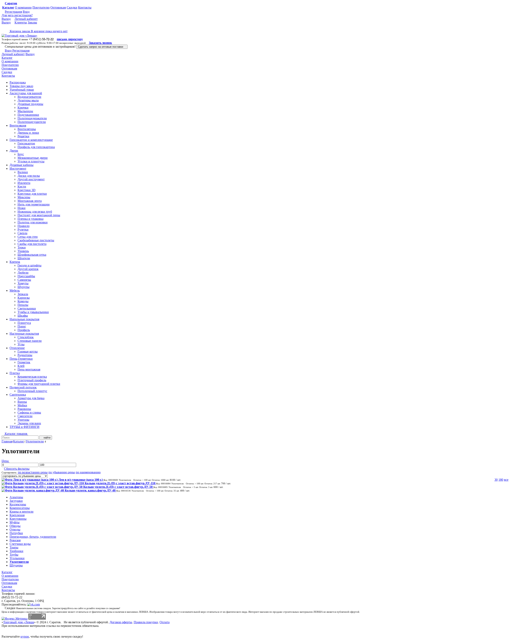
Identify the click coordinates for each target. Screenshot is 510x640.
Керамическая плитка (32, 376)
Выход (6, 19)
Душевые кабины (21, 165)
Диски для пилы (29, 175)
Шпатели (24, 258)
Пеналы (23, 305)
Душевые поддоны (30, 104)
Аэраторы (16, 497)
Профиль (24, 330)
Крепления (17, 515)
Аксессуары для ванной (26, 93)
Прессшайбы (26, 276)
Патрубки (16, 533)
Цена (5, 461)
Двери (14, 150)
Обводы (15, 526)
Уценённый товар (22, 89)
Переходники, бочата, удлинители (33, 536)
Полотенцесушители (32, 122)
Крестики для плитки (32, 193)
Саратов (11, 3)
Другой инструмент (31, 179)
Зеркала (23, 294)
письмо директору (70, 39)
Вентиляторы (27, 129)
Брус (21, 154)
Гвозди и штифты (29, 265)
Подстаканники (28, 114)
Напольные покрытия (24, 319)
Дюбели (23, 272)
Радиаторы (25, 355)
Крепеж (15, 261)
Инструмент (18, 168)
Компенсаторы (20, 508)
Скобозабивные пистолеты (36, 240)
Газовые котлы (28, 351)
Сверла (22, 233)
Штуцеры (16, 565)
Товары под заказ (21, 86)
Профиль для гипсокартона (36, 147)
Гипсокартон (26, 143)
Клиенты (21, 22)
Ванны (22, 401)
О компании (23, 7)
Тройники (16, 551)
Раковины (24, 409)
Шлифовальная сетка (32, 254)
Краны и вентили (21, 511)
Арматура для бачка (31, 398)
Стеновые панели (30, 340)
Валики (23, 172)
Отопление (17, 348)
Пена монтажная (29, 369)
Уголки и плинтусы (31, 161)
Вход (26, 11)
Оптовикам (58, 7)
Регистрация (13, 11)
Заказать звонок (100, 42)
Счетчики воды (20, 544)
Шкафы (23, 315)
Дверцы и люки (28, 132)
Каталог (8, 7)
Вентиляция (18, 125)
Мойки (22, 405)
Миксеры (24, 197)
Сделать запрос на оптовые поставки (101, 46)
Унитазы (23, 419)
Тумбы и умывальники (33, 312)
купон (25, 636)
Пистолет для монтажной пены (39, 215)
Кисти (22, 186)
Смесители (25, 416)
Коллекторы (18, 504)
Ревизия (15, 540)
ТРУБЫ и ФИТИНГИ (24, 427)
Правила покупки (146, 622)
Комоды (23, 301)
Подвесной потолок (23, 387)
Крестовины (18, 518)
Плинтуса (24, 322)
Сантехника (18, 394)
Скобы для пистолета (32, 244)
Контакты (84, 7)
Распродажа (18, 82)
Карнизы (24, 297)
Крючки (23, 107)
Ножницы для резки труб (35, 211)
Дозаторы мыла (28, 100)
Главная (7, 441)
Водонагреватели (29, 96)
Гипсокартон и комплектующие (31, 140)
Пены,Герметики (21, 358)
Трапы (14, 547)
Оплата (165, 622)
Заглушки (16, 500)
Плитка (15, 373)
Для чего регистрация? (17, 15)
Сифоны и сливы (29, 412)
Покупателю (41, 7)
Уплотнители (35, 441)
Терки (22, 247)
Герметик (24, 362)
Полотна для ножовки (33, 222)
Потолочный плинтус (32, 391)
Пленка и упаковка (30, 218)
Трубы (14, 554)
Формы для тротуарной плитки (39, 383)
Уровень (23, 251)
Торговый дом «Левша (18, 622)
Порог (22, 326)
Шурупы (23, 287)
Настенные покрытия (24, 333)
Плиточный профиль (32, 380)
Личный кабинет (26, 19)
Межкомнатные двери (33, 157)
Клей (21, 366)
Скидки (72, 7)
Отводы (15, 529)
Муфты (15, 522)
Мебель (15, 290)
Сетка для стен (28, 236)
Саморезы (24, 279)
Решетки (23, 136)
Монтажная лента (30, 201)
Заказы (32, 22)
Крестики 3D (26, 190)
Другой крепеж (28, 269)
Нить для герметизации (34, 204)
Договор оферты (121, 622)
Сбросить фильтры (16, 468)
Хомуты (23, 283)
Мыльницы (25, 111)
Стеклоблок (26, 337)
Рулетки (23, 229)
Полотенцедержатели (32, 118)
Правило (23, 226)
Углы (21, 344)
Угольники (17, 558)
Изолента (24, 183)
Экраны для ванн (29, 423)
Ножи (22, 208)
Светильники (27, 308)
